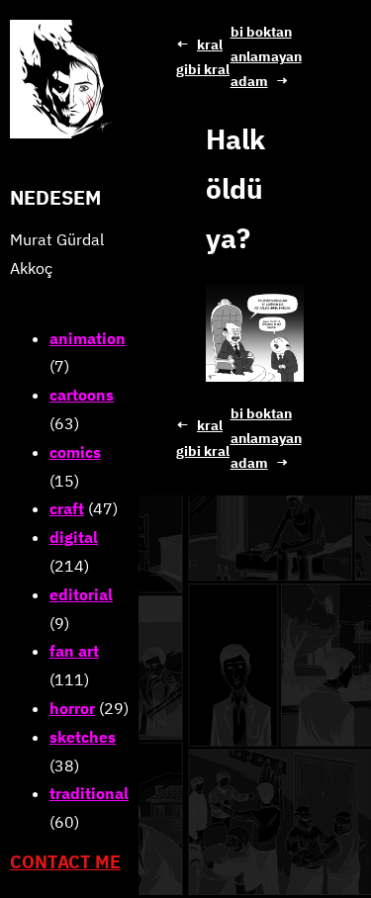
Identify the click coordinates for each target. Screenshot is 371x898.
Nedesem (55, 197)
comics (75, 452)
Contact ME (65, 862)
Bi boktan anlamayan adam (266, 56)
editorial (81, 594)
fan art (74, 651)
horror (72, 708)
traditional (89, 793)
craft (66, 508)
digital (73, 537)
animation (87, 338)
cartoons (81, 394)
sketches (82, 737)
